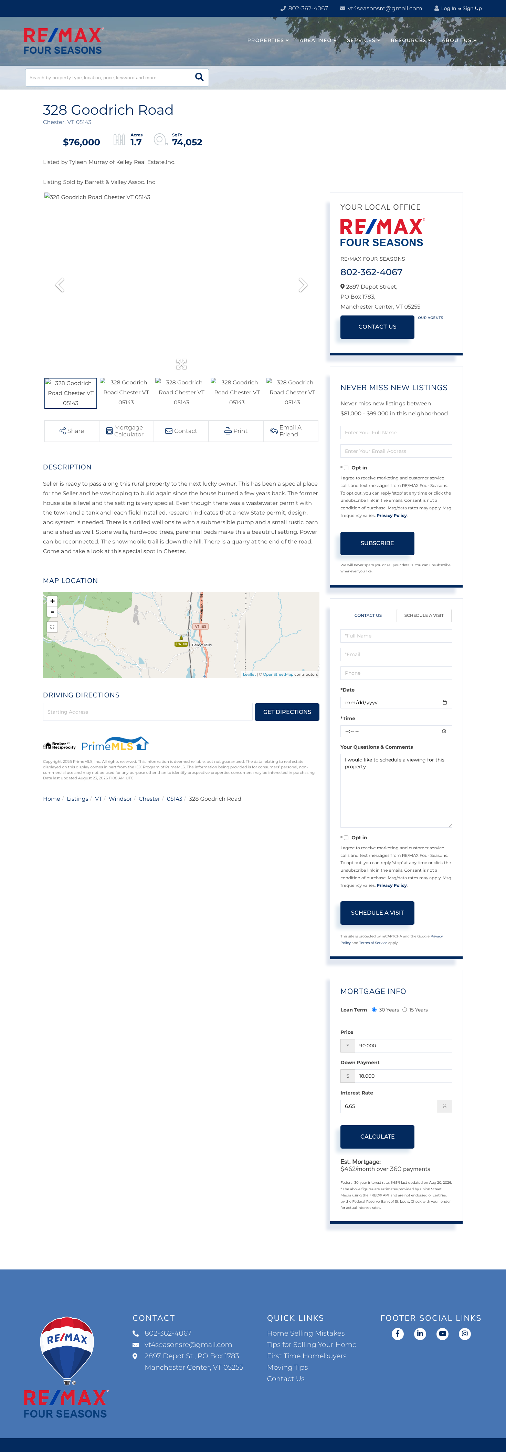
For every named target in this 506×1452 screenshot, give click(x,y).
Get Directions (287, 712)
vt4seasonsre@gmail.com (384, 8)
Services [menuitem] (361, 40)
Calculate (377, 1136)
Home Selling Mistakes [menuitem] (306, 1333)
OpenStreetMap (278, 674)
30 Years (389, 1010)
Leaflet (249, 674)
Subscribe (377, 543)
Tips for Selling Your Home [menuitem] (312, 1345)
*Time (347, 718)
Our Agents (430, 317)
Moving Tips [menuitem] (287, 1367)
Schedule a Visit (424, 615)
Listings (77, 799)
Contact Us (377, 327)
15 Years (418, 1010)
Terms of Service (373, 943)
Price (346, 1032)
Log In (448, 8)
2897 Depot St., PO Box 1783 (194, 1362)
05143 (174, 799)
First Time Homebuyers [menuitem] (307, 1356)
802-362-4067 (307, 8)
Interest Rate (356, 1093)
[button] (199, 78)
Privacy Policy (392, 515)
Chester (149, 799)
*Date (347, 690)
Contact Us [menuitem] (286, 1379)
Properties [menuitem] (265, 40)
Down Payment (360, 1062)
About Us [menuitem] (457, 40)
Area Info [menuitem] (315, 40)
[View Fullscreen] (52, 627)
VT (98, 799)
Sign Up (472, 8)
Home (51, 799)
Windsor (120, 799)
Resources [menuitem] (408, 40)
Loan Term (353, 1010)
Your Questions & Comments (376, 747)
